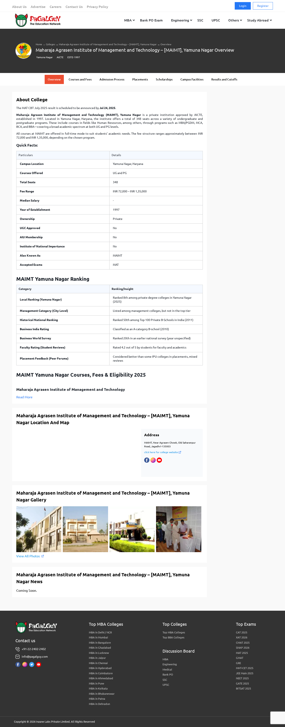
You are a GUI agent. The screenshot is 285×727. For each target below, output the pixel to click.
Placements (140, 79)
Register (263, 6)
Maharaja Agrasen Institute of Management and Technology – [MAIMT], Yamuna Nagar (108, 44)
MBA (165, 659)
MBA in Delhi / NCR (100, 632)
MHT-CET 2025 (244, 668)
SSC (165, 679)
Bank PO (168, 674)
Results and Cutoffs (224, 79)
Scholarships (164, 79)
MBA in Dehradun (99, 703)
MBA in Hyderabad (100, 668)
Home (39, 44)
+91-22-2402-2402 (34, 649)
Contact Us (74, 6)
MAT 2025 (242, 652)
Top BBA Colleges (173, 637)
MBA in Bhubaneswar (102, 693)
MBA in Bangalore (100, 642)
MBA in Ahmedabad (101, 678)
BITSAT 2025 (243, 688)
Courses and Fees (80, 79)
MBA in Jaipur (97, 657)
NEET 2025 (242, 678)
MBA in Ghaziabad (100, 647)
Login (242, 6)
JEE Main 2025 (244, 673)
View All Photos (28, 556)
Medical (167, 669)
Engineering (170, 664)
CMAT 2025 (243, 642)
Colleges (50, 44)
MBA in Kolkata (98, 688)
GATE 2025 (242, 683)
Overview (54, 79)
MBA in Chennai (98, 663)
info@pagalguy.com (35, 656)
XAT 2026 (241, 637)
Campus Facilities (191, 79)
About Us (19, 6)
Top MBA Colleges (174, 632)
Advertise (38, 6)
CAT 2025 (241, 632)
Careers (55, 6)
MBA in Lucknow (99, 652)
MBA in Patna (97, 698)
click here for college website (161, 452)
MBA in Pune (96, 683)
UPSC (166, 684)
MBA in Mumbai (98, 637)
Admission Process (112, 79)
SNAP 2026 (242, 647)
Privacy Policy (97, 6)
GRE (238, 663)
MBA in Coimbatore (101, 673)
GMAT (239, 657)
